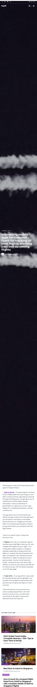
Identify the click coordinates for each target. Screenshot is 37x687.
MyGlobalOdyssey (12, 254)
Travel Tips (6, 231)
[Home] (4, 6)
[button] (6, 258)
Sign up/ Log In (32, 1)
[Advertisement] (18, 27)
